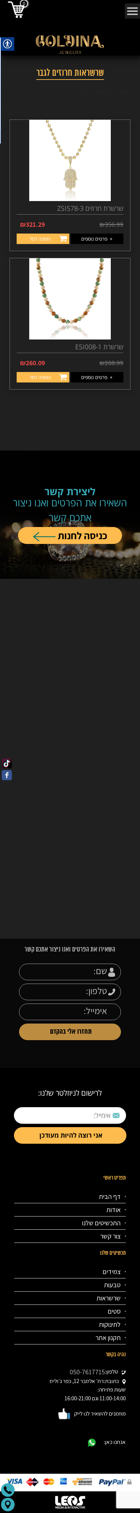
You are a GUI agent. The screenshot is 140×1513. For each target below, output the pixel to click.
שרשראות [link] (109, 1298)
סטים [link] (114, 1311)
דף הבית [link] (110, 1196)
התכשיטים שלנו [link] (101, 1223)
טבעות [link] (112, 1284)
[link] (7, 763)
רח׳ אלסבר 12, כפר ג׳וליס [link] (77, 1381)
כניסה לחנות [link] (81, 535)
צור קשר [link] (110, 1236)
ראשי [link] (127, 91)
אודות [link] (113, 1209)
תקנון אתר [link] (108, 1337)
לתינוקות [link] (110, 1324)
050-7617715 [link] (87, 1371)
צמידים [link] (112, 1271)
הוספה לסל (40, 239)
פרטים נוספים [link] (97, 239)
